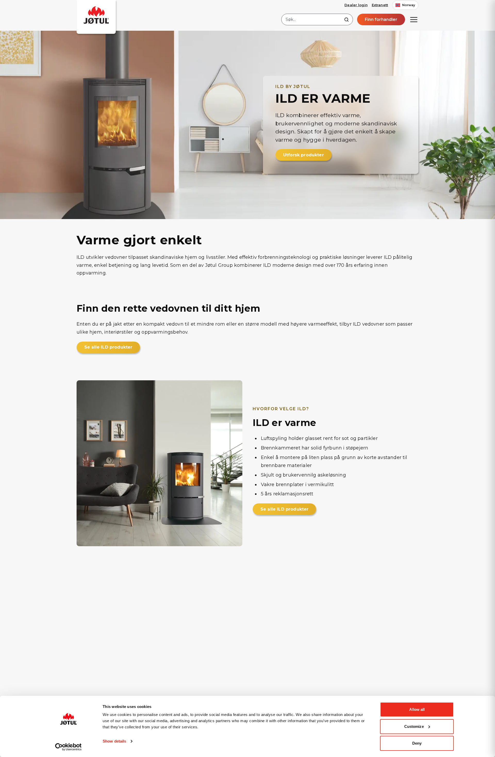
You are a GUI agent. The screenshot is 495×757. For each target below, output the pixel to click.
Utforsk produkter (303, 154)
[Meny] (413, 19)
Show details (114, 741)
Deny (417, 743)
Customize (414, 726)
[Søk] (346, 20)
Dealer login (356, 5)
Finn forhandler (381, 19)
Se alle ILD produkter (108, 347)
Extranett (380, 5)
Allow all (417, 709)
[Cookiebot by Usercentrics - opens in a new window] (68, 747)
